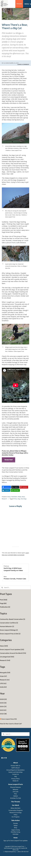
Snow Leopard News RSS (9, 719)
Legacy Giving (15, 830)
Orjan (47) (3, 676)
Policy (15, 814)
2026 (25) (3, 699)
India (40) (3, 687)
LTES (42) (3, 683)
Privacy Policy (15, 778)
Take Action (15, 820)
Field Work (14, 496)
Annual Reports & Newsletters (15, 770)
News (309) (4, 646)
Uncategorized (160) (7, 657)
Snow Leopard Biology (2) (9, 630)
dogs (19, 498)
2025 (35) (3, 703)
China (8, 496)
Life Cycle (15, 791)
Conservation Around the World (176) (13, 653)
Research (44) (4, 680)
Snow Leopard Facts (15, 784)
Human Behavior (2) (7, 626)
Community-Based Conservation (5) (12, 619)
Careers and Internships (15, 772)
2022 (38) (3, 714)
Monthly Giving (15, 832)
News (23, 496)
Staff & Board (15, 768)
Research (4, 498)
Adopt (15, 825)
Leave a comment (23, 64)
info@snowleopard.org (10, 851)
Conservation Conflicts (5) (9, 623)
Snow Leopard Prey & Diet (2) (10, 634)
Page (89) (3, 603)
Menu (26, 4)
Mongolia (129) (5, 672)
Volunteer (15, 834)
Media (19, 496)
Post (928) (3, 600)
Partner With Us (15, 765)
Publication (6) (5, 607)
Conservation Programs (16, 810)
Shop (15, 827)
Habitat (15, 796)
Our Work (15, 805)
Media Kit (15, 781)
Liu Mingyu (7, 63)
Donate (19, 4)
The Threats (15, 801)
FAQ (15, 776)
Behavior (15, 789)
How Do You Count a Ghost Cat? (11, 724)
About (15, 763)
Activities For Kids (15, 798)
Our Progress (15, 817)
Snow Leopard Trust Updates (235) (12, 649)
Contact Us (15, 774)
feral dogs (23, 498)
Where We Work (15, 808)
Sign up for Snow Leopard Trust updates (15, 840)
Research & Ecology (16, 812)
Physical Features (15, 787)
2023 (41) (3, 710)
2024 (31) (3, 706)
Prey (15, 794)
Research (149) (5, 660)
